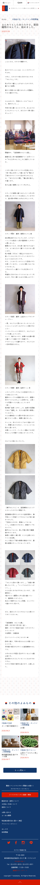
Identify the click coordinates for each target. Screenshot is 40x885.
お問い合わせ (6, 812)
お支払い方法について (9, 804)
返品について (6, 807)
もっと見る (19, 770)
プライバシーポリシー (9, 824)
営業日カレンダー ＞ (20, 870)
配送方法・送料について (10, 801)
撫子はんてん (11, 507)
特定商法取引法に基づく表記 (12, 821)
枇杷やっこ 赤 (25, 388)
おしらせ (5, 829)
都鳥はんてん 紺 (26, 234)
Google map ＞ (20, 861)
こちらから (23, 637)
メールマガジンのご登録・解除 (20, 795)
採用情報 (5, 832)
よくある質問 (6, 815)
